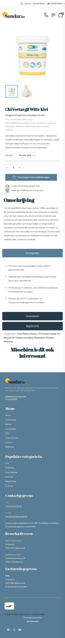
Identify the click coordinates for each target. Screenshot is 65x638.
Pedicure (9, 486)
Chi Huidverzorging (44, 123)
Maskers (45, 126)
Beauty (33, 123)
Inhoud (8, 155)
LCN (7, 463)
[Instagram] (14, 629)
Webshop (9, 130)
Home (8, 415)
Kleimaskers (36, 126)
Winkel (8, 424)
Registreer (9, 447)
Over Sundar (10, 420)
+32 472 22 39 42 (13, 506)
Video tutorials (11, 438)
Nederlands (57, 3)
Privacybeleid (11, 399)
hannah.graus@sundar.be (16, 516)
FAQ (7, 433)
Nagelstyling (10, 481)
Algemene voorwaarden (15, 396)
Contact (8, 442)
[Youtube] (20, 629)
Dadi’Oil (9, 477)
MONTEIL (9, 468)
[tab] (32, 253)
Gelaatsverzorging (22, 126)
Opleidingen (10, 429)
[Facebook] (8, 629)
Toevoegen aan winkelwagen (33, 177)
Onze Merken (24, 123)
